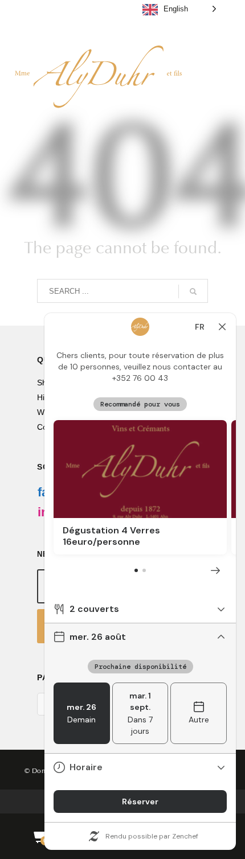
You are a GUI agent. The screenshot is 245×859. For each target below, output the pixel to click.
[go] (193, 291)
